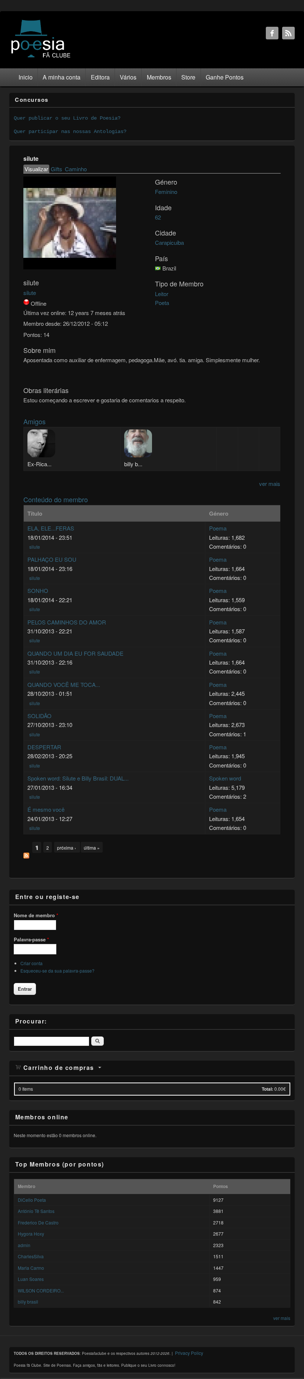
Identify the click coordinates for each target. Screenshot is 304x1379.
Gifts (56, 169)
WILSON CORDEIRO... (41, 1290)
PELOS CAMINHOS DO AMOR (66, 622)
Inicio (26, 77)
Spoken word (225, 778)
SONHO (37, 590)
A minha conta (61, 77)
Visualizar (36, 169)
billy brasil (28, 1301)
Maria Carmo (31, 1268)
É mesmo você (46, 809)
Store (188, 77)
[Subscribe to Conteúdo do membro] (26, 856)
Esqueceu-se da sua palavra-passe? (57, 970)
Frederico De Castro (38, 1222)
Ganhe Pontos (225, 77)
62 (158, 217)
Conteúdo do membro (55, 499)
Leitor (161, 294)
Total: (267, 1089)
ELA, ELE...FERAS (50, 528)
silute (29, 292)
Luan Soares (31, 1279)
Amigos (34, 421)
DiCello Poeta (32, 1200)
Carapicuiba (169, 242)
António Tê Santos (36, 1211)
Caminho (76, 169)
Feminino (166, 191)
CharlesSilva (31, 1256)
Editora (100, 77)
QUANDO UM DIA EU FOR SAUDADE (75, 653)
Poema (218, 528)
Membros (159, 77)
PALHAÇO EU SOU (51, 559)
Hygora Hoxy (31, 1233)
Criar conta (31, 963)
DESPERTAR (44, 747)
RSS (288, 33)
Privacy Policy (189, 1353)
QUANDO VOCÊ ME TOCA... (63, 684)
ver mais (269, 483)
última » (92, 847)
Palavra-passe (31, 939)
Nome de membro (36, 915)
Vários (128, 77)
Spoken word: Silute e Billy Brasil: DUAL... (78, 778)
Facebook (272, 33)
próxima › (67, 847)
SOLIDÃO (39, 716)
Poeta (162, 302)
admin (24, 1245)
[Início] (40, 57)
